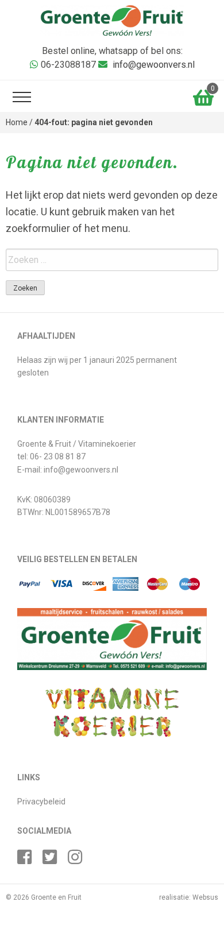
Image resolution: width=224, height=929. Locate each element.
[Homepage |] (112, 19)
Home (17, 122)
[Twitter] (54, 860)
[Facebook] (29, 860)
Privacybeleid (41, 801)
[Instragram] (79, 860)
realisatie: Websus (188, 897)
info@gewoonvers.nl (154, 64)
